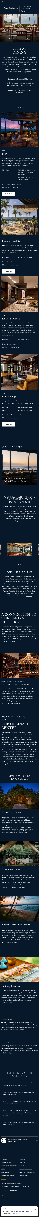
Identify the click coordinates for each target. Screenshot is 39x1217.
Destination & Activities (8, 1175)
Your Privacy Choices (28, 1172)
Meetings (22, 1159)
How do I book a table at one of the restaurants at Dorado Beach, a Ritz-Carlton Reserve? (18, 1113)
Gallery (27, 39)
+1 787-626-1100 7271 (14, 347)
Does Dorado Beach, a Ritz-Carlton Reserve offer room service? (18, 1093)
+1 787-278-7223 (13, 265)
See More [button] (29, 596)
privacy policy (25, 1211)
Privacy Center (24, 1175)
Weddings (22, 1162)
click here (15, 1213)
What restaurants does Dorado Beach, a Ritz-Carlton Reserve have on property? (18, 1084)
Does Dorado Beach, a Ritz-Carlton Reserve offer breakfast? (18, 1124)
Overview (4, 1159)
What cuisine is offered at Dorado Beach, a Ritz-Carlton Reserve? (18, 1103)
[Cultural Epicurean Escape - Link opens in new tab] (19, 467)
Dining (3, 1169)
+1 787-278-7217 (13, 187)
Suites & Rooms (6, 1162)
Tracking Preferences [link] (26, 1169)
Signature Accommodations (9, 1165)
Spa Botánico (5, 1172)
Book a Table (8, 194)
